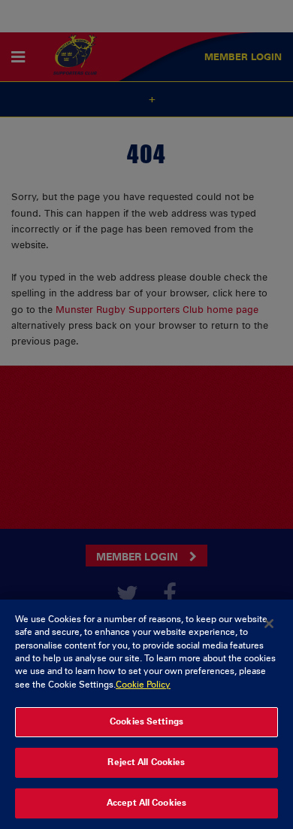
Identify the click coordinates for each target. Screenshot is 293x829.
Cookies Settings (146, 721)
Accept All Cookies (146, 802)
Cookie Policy (143, 684)
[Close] (268, 623)
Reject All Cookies (146, 762)
